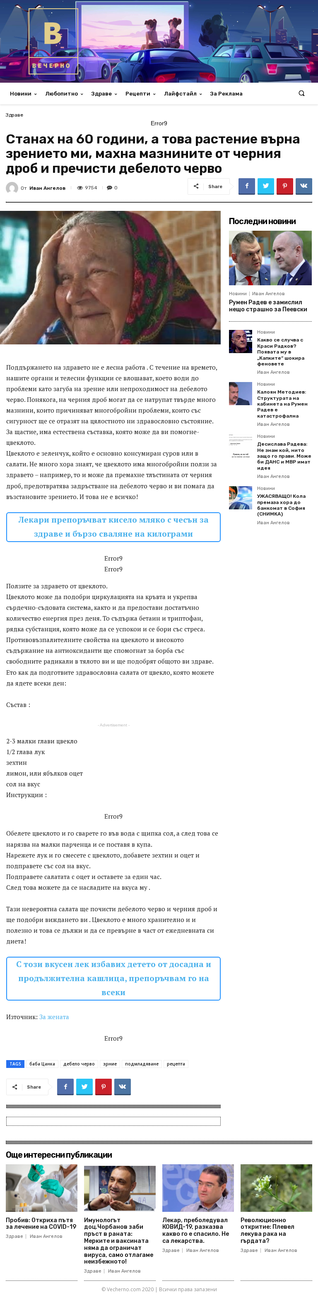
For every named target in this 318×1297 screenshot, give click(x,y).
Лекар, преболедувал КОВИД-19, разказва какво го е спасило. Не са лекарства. (195, 1230)
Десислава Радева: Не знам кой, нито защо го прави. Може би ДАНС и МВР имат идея (284, 456)
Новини (238, 293)
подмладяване (142, 1064)
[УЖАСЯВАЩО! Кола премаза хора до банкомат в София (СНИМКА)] (240, 497)
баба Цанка (42, 1064)
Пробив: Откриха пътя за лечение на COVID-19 (41, 1224)
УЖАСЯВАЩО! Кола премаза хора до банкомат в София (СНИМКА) (281, 505)
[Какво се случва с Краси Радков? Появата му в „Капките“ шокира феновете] (240, 341)
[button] (301, 93)
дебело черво (79, 1064)
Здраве (14, 114)
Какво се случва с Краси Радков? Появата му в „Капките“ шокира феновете (280, 352)
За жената (54, 1017)
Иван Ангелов (47, 188)
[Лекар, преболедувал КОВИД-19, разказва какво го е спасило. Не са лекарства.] (198, 1187)
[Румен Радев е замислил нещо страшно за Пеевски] (270, 258)
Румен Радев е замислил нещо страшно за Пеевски (268, 306)
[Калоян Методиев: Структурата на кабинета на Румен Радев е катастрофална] (240, 393)
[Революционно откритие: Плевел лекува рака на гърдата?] (276, 1187)
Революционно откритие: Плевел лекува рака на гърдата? (267, 1230)
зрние (110, 1064)
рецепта (176, 1064)
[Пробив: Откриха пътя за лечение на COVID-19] (41, 1187)
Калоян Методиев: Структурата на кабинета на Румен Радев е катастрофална (282, 404)
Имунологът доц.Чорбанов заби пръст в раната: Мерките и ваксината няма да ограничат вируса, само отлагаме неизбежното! (118, 1241)
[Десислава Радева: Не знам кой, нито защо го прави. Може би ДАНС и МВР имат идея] (240, 445)
